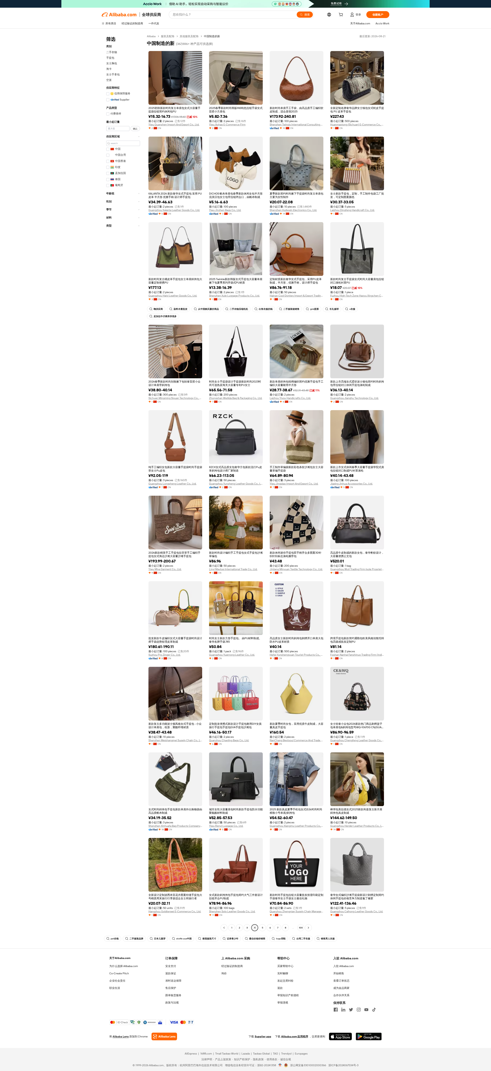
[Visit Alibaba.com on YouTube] (366, 1009)
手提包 (110, 57)
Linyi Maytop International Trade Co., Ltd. (233, 569)
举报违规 (282, 1002)
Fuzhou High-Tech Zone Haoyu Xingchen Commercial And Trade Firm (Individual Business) (357, 295)
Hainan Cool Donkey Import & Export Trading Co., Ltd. (296, 295)
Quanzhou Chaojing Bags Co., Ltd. (229, 740)
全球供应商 (151, 14)
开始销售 (338, 973)
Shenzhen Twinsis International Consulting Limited (296, 124)
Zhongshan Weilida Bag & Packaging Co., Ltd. (235, 398)
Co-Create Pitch (119, 973)
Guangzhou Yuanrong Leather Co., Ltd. (232, 654)
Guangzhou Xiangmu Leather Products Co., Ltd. (296, 825)
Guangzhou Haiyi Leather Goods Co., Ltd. (172, 295)
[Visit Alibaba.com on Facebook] (335, 1009)
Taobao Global (261, 1053)
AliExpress (191, 1053)
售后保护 (170, 987)
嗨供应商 (158, 309)
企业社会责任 (117, 980)
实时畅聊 (282, 973)
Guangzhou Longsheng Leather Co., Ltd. (172, 483)
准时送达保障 (173, 980)
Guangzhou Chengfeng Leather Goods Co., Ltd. (357, 740)
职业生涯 (114, 987)
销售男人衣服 (328, 938)
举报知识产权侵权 (288, 995)
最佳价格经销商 (257, 938)
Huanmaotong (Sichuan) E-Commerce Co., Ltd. (357, 124)
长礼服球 (334, 309)
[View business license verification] (280, 1065)
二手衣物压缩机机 (239, 309)
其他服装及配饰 (189, 36)
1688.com (206, 1053)
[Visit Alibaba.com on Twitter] (351, 1009)
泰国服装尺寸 (209, 938)
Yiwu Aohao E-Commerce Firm (227, 124)
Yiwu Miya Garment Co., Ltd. (164, 569)
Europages (301, 1053)
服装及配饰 (167, 36)
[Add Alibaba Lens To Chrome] (164, 1036)
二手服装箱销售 (291, 309)
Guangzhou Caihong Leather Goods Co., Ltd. (356, 911)
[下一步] (308, 927)
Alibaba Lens (121, 1036)
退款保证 (170, 973)
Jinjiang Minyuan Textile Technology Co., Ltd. (296, 569)
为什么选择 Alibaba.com (123, 966)
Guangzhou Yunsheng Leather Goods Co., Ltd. (236, 483)
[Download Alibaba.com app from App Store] (340, 1036)
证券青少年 (232, 938)
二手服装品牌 (136, 938)
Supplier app (263, 1036)
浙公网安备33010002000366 (308, 1065)
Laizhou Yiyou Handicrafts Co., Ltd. (290, 398)
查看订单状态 (341, 980)
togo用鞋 (281, 938)
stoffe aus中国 (184, 938)
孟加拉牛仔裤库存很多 (165, 316)
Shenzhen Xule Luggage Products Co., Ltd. (234, 295)
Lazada (245, 1053)
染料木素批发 (180, 309)
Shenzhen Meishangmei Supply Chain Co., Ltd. (175, 740)
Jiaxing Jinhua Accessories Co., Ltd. (351, 483)
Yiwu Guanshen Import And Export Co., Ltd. (173, 124)
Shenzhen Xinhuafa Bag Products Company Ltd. (175, 825)
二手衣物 (111, 52)
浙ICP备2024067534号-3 (343, 1065)
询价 (224, 973)
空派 (109, 80)
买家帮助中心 (285, 966)
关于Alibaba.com (119, 958)
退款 (280, 987)
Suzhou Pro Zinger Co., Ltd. (164, 654)
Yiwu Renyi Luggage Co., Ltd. (226, 825)
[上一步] (224, 927)
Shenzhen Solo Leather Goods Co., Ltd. (232, 911)
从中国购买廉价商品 (208, 309)
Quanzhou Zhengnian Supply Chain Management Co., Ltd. (296, 911)
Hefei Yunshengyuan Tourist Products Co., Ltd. (296, 654)
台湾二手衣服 (303, 938)
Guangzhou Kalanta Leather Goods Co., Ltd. (174, 210)
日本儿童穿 (160, 938)
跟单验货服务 (173, 995)
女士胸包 (111, 63)
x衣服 (352, 309)
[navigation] (123, 482)
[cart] (341, 15)
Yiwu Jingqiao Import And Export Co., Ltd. (294, 483)
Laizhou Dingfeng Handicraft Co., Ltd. (352, 210)
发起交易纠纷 (285, 980)
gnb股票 (314, 309)
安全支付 (170, 966)
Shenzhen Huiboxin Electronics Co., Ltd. (293, 210)
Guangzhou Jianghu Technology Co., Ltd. (354, 398)
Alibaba (151, 36)
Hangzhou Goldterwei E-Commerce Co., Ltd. (174, 911)
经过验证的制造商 (232, 966)
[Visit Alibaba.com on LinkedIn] (343, 1009)
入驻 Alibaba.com (343, 966)
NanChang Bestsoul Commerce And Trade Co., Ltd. (296, 740)
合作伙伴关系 (341, 995)
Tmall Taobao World (226, 1053)
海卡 (109, 68)
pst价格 (115, 938)
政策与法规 (172, 1002)
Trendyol (286, 1053)
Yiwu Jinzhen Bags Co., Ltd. (225, 210)
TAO (275, 1053)
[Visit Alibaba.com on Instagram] (358, 1009)
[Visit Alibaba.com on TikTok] (374, 1009)
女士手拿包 (113, 74)
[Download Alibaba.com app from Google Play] (369, 1036)
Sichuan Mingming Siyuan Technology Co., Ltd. (175, 398)
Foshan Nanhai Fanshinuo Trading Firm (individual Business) (357, 654)
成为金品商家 (341, 987)
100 (301, 927)
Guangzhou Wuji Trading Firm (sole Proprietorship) (357, 569)
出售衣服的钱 (266, 309)
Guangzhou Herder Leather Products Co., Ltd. (357, 825)
